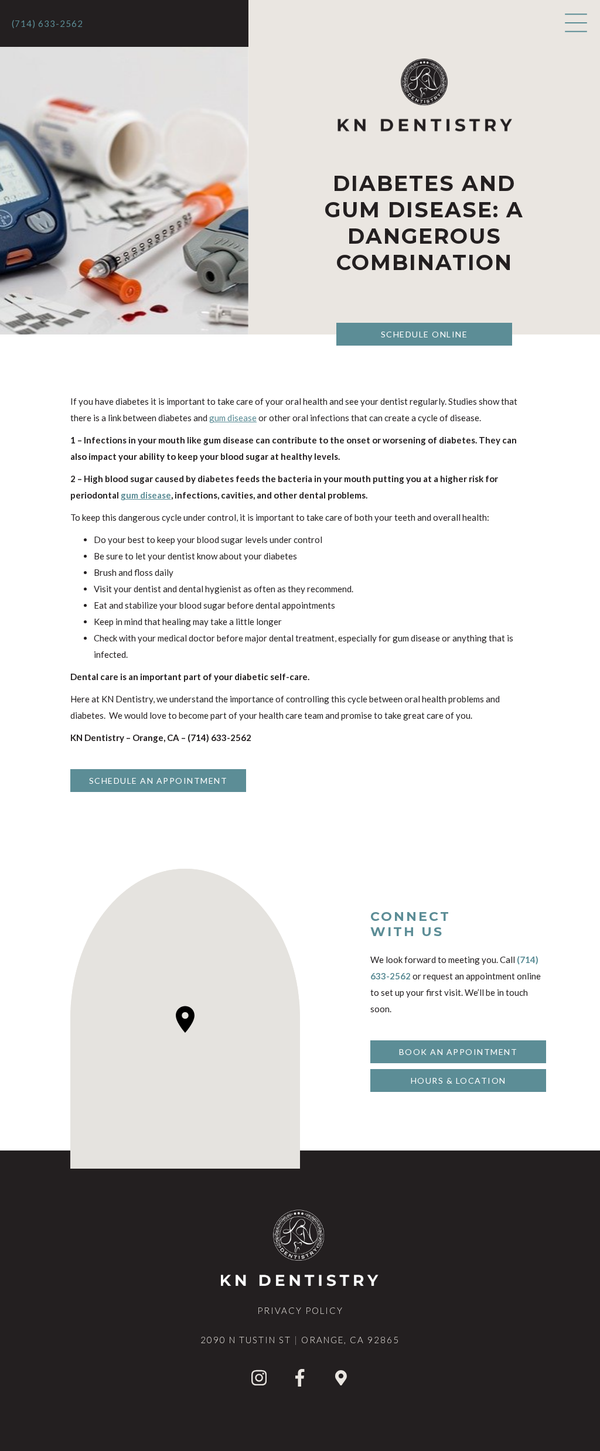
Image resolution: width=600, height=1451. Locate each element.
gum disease (233, 417)
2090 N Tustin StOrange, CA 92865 (300, 1339)
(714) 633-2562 (47, 23)
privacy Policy (300, 1310)
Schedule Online (424, 334)
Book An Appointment (458, 1052)
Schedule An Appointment (158, 781)
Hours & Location (458, 1080)
